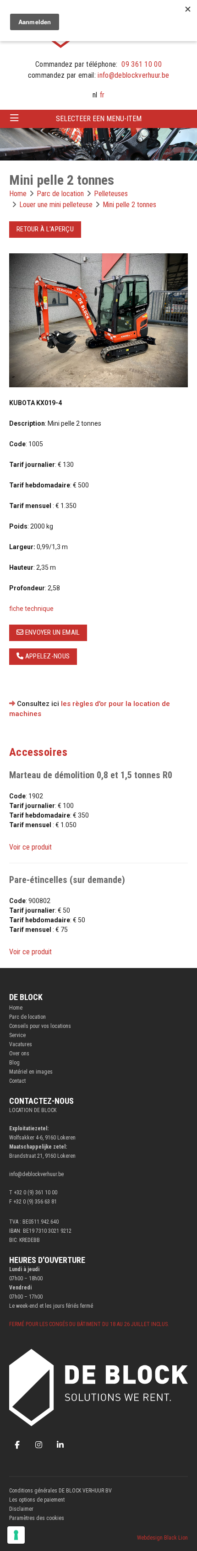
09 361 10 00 (141, 64)
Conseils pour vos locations (40, 1026)
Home (15, 1008)
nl (95, 95)
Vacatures (20, 1044)
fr (102, 95)
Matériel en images (31, 1072)
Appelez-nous (46, 656)
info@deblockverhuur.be (133, 75)
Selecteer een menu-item (99, 118)
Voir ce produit (30, 847)
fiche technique (31, 608)
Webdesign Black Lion (162, 1538)
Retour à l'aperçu (45, 229)
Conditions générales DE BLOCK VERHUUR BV (60, 1490)
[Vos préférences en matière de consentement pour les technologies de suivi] (16, 1535)
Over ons (19, 1053)
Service (17, 1035)
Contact (17, 1081)
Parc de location (27, 1017)
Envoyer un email (51, 632)
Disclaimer (21, 1509)
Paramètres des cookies (36, 1518)
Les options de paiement (37, 1500)
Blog (14, 1062)
